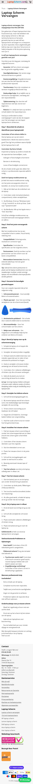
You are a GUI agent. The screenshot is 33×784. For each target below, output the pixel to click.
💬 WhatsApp (25, 780)
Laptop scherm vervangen (11, 712)
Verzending (5, 687)
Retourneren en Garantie (10, 690)
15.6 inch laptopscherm (10, 715)
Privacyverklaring (7, 699)
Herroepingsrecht (8, 693)
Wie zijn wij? (6, 681)
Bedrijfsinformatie (8, 684)
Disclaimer (5, 696)
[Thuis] (16, 2)
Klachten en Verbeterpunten (11, 702)
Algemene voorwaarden (10, 705)
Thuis (3, 8)
